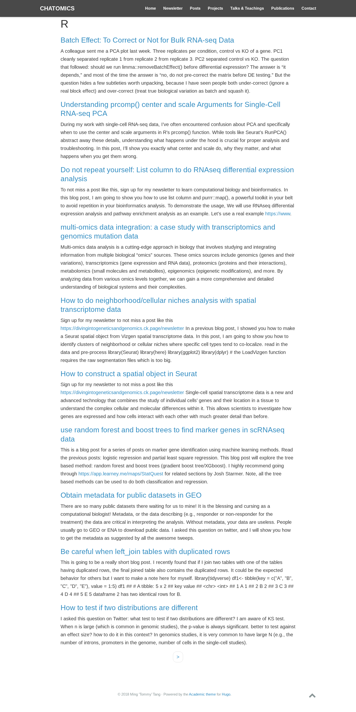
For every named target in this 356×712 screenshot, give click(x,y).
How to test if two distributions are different (129, 608)
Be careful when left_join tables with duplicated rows (145, 551)
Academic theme (202, 694)
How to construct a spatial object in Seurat (129, 374)
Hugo (226, 694)
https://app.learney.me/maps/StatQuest (120, 473)
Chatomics (57, 8)
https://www (277, 213)
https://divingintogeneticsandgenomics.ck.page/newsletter (122, 328)
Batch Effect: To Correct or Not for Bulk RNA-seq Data (147, 40)
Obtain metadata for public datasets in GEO (131, 495)
